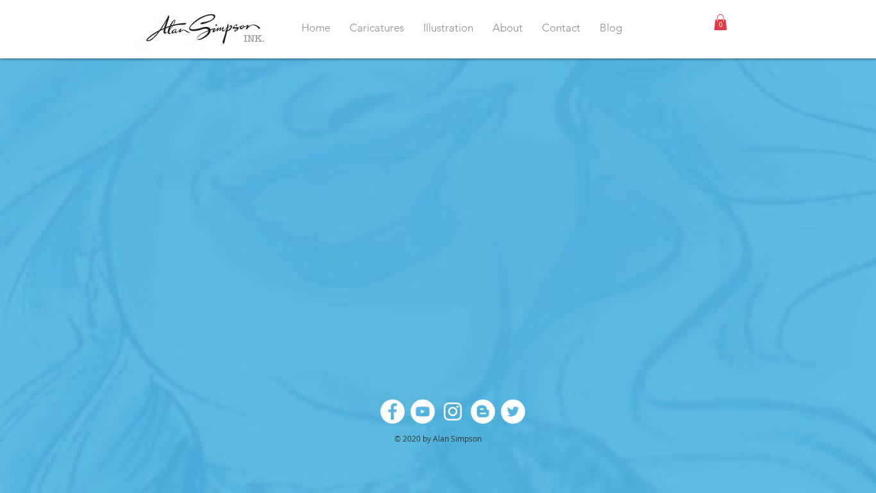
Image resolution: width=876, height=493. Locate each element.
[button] (720, 22)
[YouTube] (422, 411)
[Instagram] (453, 411)
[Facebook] (392, 411)
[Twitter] (513, 411)
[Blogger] (483, 411)
